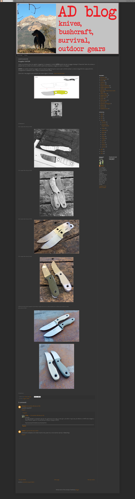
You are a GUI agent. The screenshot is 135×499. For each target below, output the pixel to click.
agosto (103, 132)
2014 (102, 151)
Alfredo (26, 415)
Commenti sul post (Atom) (28, 482)
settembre (104, 130)
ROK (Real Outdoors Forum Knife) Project (107, 91)
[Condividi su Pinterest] (40, 397)
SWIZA (102, 98)
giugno (103, 136)
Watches (102, 89)
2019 (102, 114)
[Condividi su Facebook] (38, 397)
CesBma (23, 431)
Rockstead (102, 107)
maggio (103, 138)
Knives (25, 55)
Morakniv (102, 105)
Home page (19, 55)
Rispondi (23, 410)
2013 (102, 153)
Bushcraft (102, 77)
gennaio (104, 147)
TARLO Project (103, 93)
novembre (104, 124)
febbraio (104, 145)
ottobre (103, 128)
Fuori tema (102, 102)
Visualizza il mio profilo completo (102, 186)
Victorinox (102, 82)
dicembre (104, 122)
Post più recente (22, 480)
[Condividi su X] (37, 397)
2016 (102, 120)
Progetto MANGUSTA (104, 87)
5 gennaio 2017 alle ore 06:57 (32, 431)
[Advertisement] (56, 467)
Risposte (25, 413)
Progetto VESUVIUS (104, 86)
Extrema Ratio (103, 79)
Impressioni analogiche (105, 103)
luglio (103, 134)
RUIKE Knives (103, 97)
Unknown (24, 406)
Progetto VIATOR (26, 398)
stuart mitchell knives (59, 73)
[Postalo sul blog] (36, 397)
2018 (102, 116)
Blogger (77, 490)
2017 (102, 118)
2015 (102, 149)
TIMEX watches (103, 100)
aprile (103, 141)
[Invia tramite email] (34, 397)
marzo (103, 143)
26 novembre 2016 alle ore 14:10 (37, 415)
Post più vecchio (91, 480)
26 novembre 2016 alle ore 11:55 (33, 406)
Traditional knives (104, 108)
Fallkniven (102, 84)
